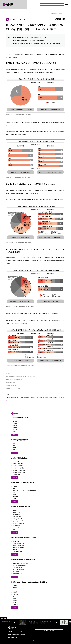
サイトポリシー (21, 631)
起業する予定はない (17, 574)
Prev (15, 622)
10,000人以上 (16, 525)
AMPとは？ (10, 631)
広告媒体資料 (21, 634)
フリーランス (16, 496)
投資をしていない (17, 604)
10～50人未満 (16, 512)
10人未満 (15, 510)
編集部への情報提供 (13, 634)
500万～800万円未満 (18, 466)
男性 (14, 443)
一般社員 (15, 486)
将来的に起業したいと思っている (20, 563)
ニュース (56, 13)
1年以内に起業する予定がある (20, 565)
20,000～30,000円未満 (18, 547)
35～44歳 (15, 425)
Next (56, 622)
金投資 (14, 598)
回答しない (15, 450)
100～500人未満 (17, 517)
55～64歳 (15, 429)
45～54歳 (15, 427)
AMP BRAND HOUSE (13, 637)
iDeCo (14, 590)
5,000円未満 (16, 541)
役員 (14, 492)
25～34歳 (15, 423)
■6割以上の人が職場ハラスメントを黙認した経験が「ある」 (29, 40)
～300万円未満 (16, 461)
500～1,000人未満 (17, 519)
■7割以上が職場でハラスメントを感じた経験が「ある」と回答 (29, 37)
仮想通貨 (15, 592)
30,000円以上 (16, 549)
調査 (60, 13)
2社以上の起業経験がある (19, 569)
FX (13, 596)
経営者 (14, 494)
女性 (14, 445)
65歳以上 (15, 431)
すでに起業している (17, 567)
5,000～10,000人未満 (18, 523)
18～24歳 (15, 421)
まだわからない (16, 572)
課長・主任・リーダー (17, 488)
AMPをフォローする (49, 630)
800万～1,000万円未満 (18, 468)
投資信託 (15, 585)
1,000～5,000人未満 (18, 521)
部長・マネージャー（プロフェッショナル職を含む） (24, 490)
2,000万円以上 (16, 474)
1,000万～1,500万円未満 (19, 470)
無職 (14, 529)
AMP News (13, 19)
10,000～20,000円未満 (18, 545)
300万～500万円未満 (18, 463)
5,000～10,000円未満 (18, 543)
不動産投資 (15, 594)
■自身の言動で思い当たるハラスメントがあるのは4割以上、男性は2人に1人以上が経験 (36, 43)
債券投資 (15, 600)
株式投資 (15, 588)
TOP (52, 13)
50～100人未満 (16, 514)
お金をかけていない (17, 551)
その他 (14, 448)
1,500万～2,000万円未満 (19, 472)
